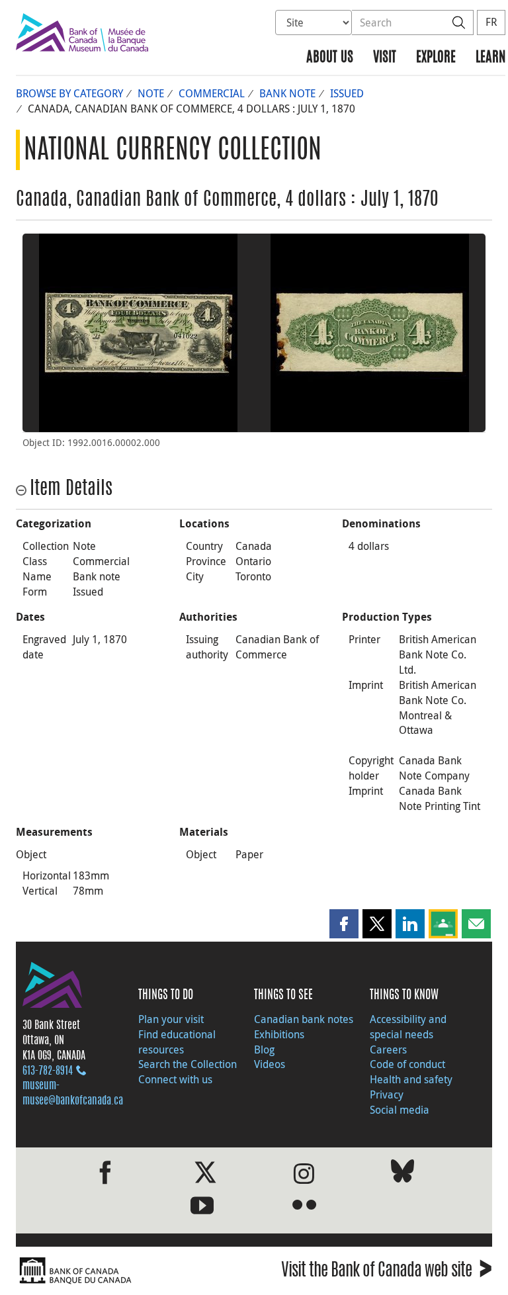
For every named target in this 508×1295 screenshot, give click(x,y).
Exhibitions (279, 1034)
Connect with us (175, 1079)
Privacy (386, 1094)
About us (329, 58)
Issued (347, 93)
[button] (344, 923)
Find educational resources (177, 1042)
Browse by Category (69, 93)
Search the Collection (187, 1064)
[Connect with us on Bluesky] (402, 1173)
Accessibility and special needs (408, 1027)
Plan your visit (171, 1019)
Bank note (287, 93)
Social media (399, 1109)
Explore (436, 58)
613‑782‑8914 (47, 1071)
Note (151, 93)
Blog (264, 1049)
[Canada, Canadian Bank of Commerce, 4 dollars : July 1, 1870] (138, 333)
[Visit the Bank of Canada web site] (131, 1271)
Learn (490, 58)
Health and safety (411, 1079)
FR (491, 22)
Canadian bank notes (303, 1019)
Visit (384, 58)
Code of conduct (407, 1064)
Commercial (212, 93)
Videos (269, 1064)
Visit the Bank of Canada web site (386, 1272)
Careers (388, 1049)
